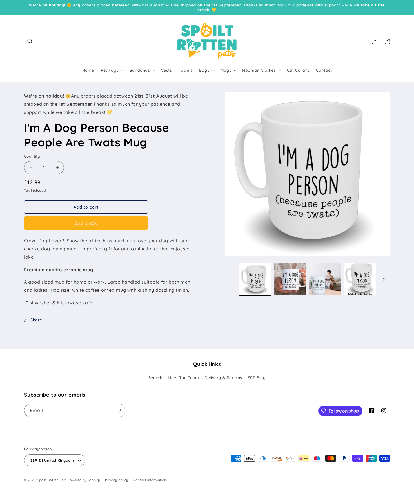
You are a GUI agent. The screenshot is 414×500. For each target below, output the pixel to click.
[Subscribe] (119, 410)
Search (155, 378)
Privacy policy (116, 480)
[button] (30, 41)
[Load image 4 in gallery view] (360, 279)
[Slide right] (384, 279)
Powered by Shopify (84, 480)
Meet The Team (183, 378)
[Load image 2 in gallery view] (290, 279)
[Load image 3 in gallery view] (325, 279)
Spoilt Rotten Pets (52, 480)
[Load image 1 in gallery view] (255, 279)
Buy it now (86, 223)
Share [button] (36, 319)
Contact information (149, 480)
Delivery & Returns (223, 378)
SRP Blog (257, 378)
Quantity (32, 156)
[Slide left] (231, 279)
